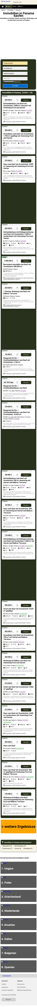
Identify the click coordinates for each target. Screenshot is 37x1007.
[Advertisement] (18, 40)
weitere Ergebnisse (19, 826)
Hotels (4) (18, 848)
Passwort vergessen (7, 990)
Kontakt (4, 984)
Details (26, 100)
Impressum (5, 987)
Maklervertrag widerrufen (24, 990)
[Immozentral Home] (2, 6)
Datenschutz (21, 984)
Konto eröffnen (21, 987)
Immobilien (10, 10)
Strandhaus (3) (27, 848)
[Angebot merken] (17, 100)
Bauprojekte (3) (7, 846)
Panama (18, 10)
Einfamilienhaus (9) (20, 846)
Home (3, 10)
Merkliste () (17, 2)
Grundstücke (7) (7, 848)
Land (9, 6)
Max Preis (17, 82)
